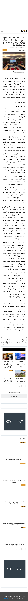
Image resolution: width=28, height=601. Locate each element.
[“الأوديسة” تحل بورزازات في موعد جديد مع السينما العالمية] (8, 373)
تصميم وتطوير (21, 598)
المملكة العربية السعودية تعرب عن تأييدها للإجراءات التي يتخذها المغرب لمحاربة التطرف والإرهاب (6, 342)
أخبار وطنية (23, 485)
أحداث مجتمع (10, 353)
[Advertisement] (14, 15)
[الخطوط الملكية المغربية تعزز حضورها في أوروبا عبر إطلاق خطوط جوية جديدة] (20, 373)
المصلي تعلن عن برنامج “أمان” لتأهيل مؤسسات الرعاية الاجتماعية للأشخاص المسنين (21, 342)
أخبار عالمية (4, 50)
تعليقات (13, 396)
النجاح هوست (13, 598)
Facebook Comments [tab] (13, 392)
